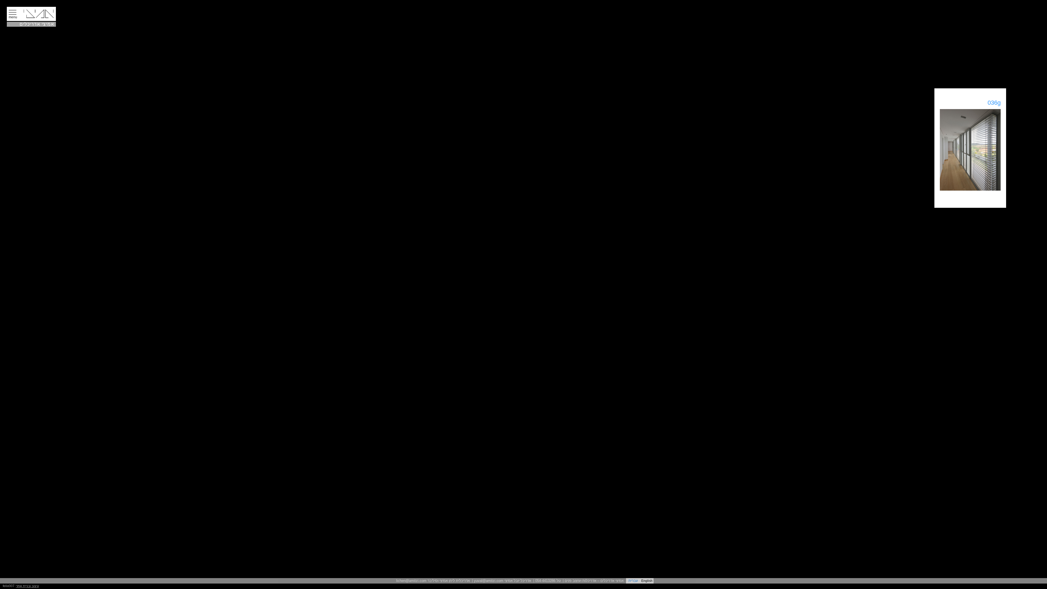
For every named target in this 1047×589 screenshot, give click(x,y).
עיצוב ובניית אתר (27, 586)
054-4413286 (545, 581)
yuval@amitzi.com (488, 581)
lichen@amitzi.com (411, 581)
